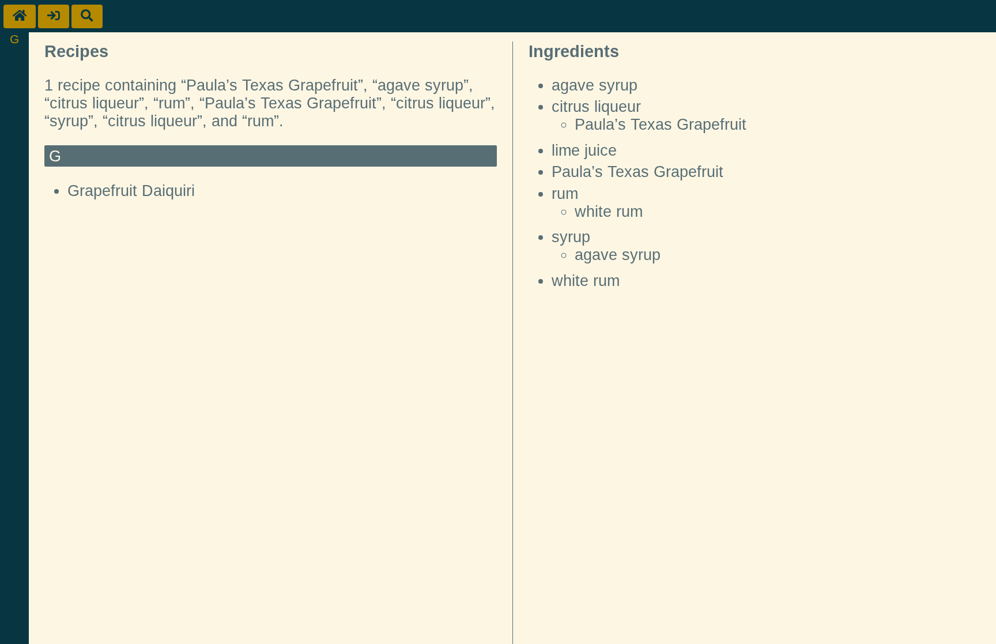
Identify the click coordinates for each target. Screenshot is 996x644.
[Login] (53, 16)
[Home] (19, 16)
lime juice (584, 150)
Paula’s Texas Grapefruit (660, 124)
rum (565, 193)
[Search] (87, 16)
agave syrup (594, 85)
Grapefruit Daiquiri (131, 190)
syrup (571, 237)
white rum (609, 211)
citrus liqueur (596, 106)
